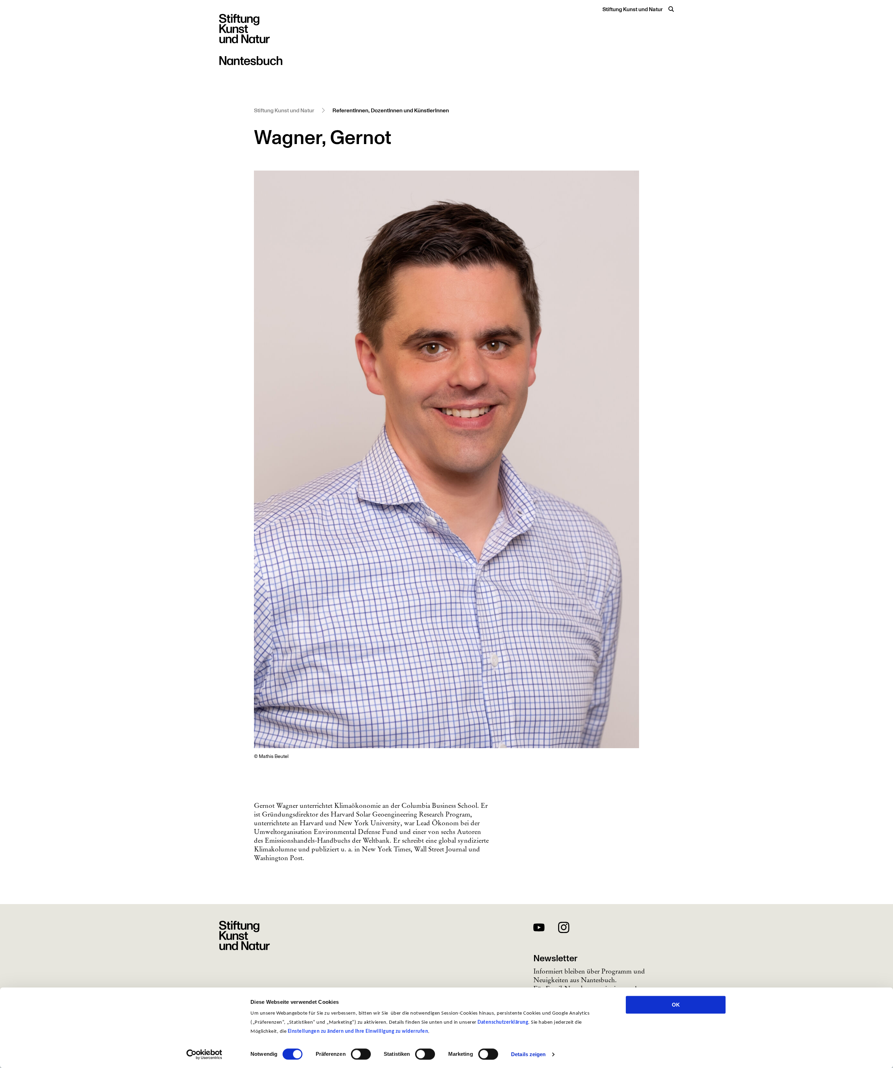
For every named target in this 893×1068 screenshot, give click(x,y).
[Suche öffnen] (671, 9)
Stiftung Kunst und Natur (632, 9)
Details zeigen (528, 1054)
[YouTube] (539, 929)
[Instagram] (563, 929)
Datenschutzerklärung (503, 1022)
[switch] (361, 1054)
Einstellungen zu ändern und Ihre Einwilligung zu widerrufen (358, 1031)
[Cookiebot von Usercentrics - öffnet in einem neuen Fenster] (204, 1054)
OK (676, 1005)
